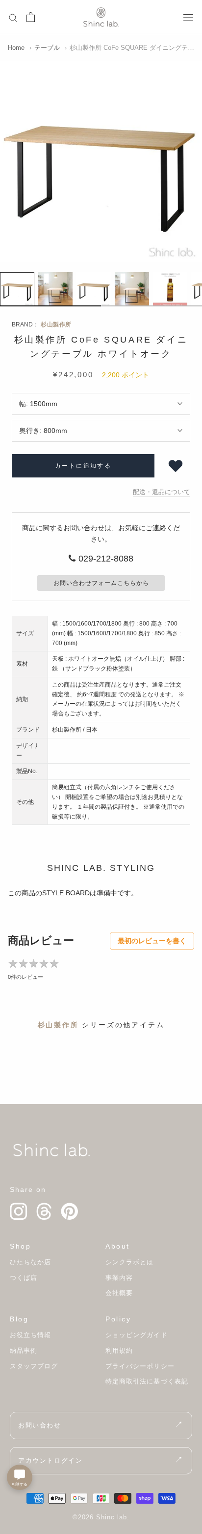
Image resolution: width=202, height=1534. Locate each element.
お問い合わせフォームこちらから (101, 583)
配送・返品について (161, 492)
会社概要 (119, 1292)
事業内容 (119, 1277)
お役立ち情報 (30, 1335)
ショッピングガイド (136, 1335)
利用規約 (119, 1350)
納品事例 (23, 1350)
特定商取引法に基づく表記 (146, 1381)
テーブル (47, 47)
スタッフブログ (34, 1366)
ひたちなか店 (30, 1262)
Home (16, 47)
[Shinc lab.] (51, 1150)
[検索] (13, 17)
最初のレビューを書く (152, 941)
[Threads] (44, 1211)
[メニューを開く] (188, 17)
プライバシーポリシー (140, 1366)
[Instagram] (18, 1211)
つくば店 (23, 1277)
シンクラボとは (129, 1262)
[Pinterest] (69, 1211)
